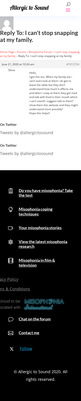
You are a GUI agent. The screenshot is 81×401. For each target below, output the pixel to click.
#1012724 (72, 64)
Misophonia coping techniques (35, 211)
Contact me (29, 332)
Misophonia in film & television (37, 263)
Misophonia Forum (40, 52)
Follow (26, 348)
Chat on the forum (35, 318)
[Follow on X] (11, 349)
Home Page (7, 52)
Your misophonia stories (40, 227)
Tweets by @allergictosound (26, 132)
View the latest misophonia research (43, 244)
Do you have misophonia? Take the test (46, 193)
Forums (21, 52)
